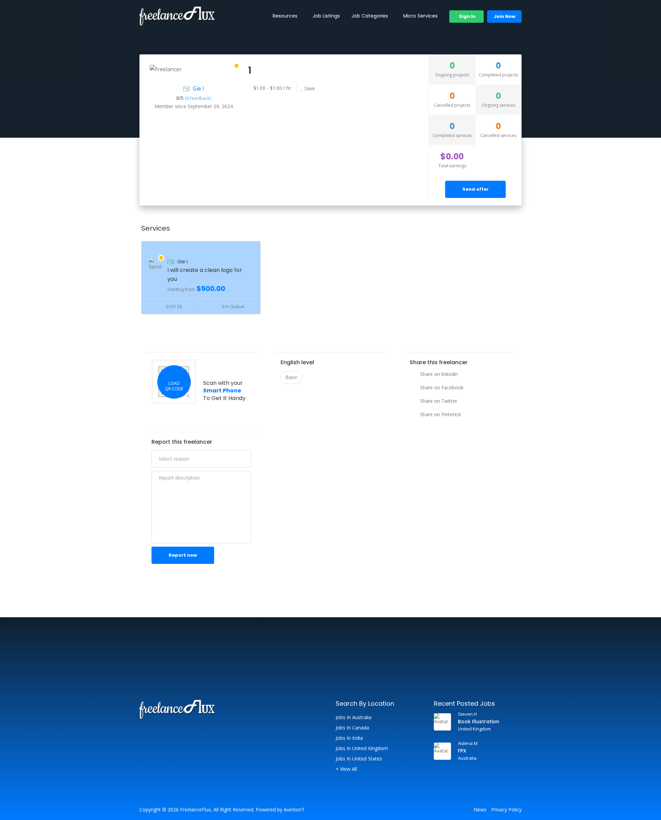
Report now (183, 555)
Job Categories (370, 15)
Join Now (504, 16)
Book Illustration (478, 721)
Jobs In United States (359, 758)
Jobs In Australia (353, 717)
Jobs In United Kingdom (362, 748)
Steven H (467, 714)
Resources (285, 15)
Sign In (466, 16)
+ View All (346, 769)
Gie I (198, 88)
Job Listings (326, 15)
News (480, 809)
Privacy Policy (506, 809)
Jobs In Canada (352, 727)
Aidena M (468, 743)
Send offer (475, 189)
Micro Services (420, 15)
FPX (462, 751)
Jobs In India (349, 738)
